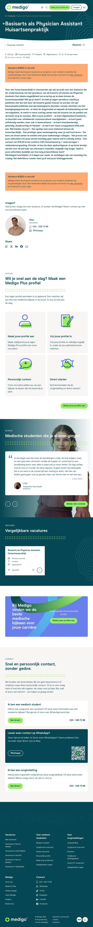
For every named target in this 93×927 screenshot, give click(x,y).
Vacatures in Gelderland (14, 867)
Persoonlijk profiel (43, 856)
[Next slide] (14, 504)
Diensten (70, 852)
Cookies (55, 919)
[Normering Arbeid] (85, 919)
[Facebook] (21, 247)
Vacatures (11, 16)
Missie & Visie (10, 886)
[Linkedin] (16, 247)
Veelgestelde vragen (44, 865)
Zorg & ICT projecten (75, 863)
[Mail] (26, 247)
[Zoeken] (46, 7)
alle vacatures (76, 75)
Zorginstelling (72, 843)
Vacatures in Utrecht (13, 855)
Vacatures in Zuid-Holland (15, 851)
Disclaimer (56, 922)
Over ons (8, 882)
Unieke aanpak (11, 891)
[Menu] (84, 7)
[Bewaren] (33, 570)
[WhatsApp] (6, 247)
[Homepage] (6, 16)
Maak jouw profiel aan (44, 860)
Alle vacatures (10, 839)
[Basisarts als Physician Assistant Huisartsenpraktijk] (39, 570)
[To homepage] (16, 919)
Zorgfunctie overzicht (44, 847)
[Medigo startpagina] (18, 7)
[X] (11, 247)
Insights (8, 899)
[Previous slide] (7, 504)
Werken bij (9, 904)
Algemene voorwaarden (61, 917)
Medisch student (42, 843)
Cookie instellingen (41, 922)
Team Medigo (10, 895)
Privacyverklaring (41, 919)
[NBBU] (79, 919)
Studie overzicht (42, 852)
